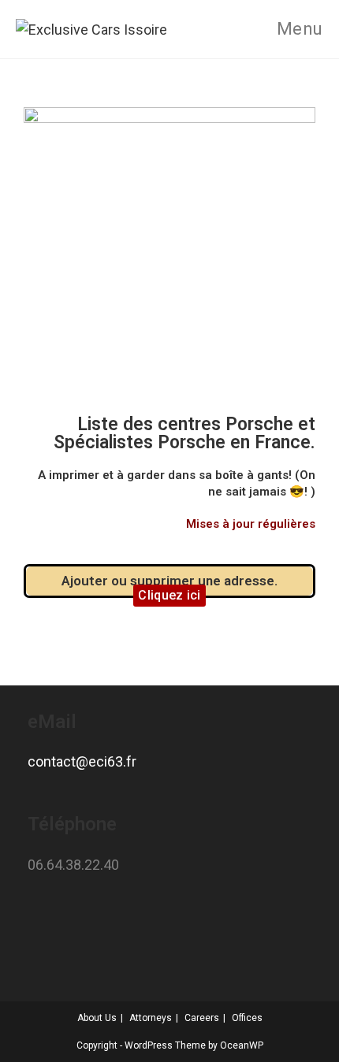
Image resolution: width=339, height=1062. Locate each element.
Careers (201, 1017)
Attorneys (150, 1017)
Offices (247, 1017)
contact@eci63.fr (82, 761)
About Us (97, 1017)
